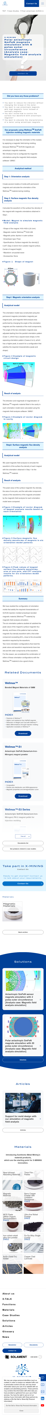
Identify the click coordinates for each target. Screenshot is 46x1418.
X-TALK (7, 1299)
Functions (9, 1304)
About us (8, 1293)
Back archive (23, 932)
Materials (8, 1310)
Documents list (23, 843)
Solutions (23, 1060)
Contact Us (23, 73)
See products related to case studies (23, 849)
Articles (23, 1130)
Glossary (8, 1331)
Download (23, 733)
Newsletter (12, 1345)
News (5, 1337)
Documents (34, 1345)
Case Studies (13, 11)
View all (23, 836)
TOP (4, 11)
